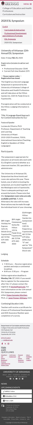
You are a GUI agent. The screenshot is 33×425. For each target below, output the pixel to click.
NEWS (4, 384)
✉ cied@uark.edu (7, 340)
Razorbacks (22, 376)
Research (9, 376)
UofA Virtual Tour (5, 363)
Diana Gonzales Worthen (17, 295)
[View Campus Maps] (2, 407)
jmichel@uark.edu (18, 287)
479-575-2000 (10, 411)
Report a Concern (21, 417)
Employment (12, 356)
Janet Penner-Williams (17, 298)
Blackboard (4, 360)
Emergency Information (8, 417)
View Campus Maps (11, 409)
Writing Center (5, 365)
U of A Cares (12, 355)
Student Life (25, 375)
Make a (9, 401)
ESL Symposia (10, 39)
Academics (16, 375)
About (4, 375)
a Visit (10, 396)
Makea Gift (3, 348)
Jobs (28, 419)
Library (28, 355)
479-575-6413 (5, 338)
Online (10, 391)
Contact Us (23, 419)
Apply (10, 375)
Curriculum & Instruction (14, 30)
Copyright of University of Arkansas (16, 422)
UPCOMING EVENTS (10, 387)
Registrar (3, 362)
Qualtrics (28, 360)
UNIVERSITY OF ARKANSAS (16, 372)
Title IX (29, 417)
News (15, 376)
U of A (5, 26)
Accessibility (6, 419)
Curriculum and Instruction (14, 14)
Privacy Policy (15, 419)
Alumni (3, 358)
